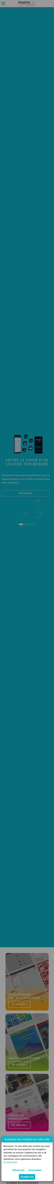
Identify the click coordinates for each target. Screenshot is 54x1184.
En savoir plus (10, 1162)
